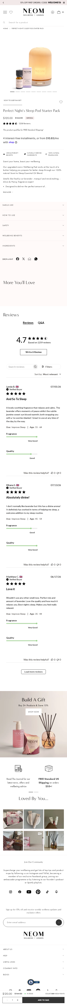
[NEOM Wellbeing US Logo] (33, 12)
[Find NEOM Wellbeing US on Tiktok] (47, 891)
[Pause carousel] (64, 2)
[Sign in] (53, 12)
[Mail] (29, 260)
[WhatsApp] (36, 260)
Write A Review (34, 352)
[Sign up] (59, 922)
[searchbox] (19, 366)
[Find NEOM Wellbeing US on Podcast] (56, 891)
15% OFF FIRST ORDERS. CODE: (33, 2)
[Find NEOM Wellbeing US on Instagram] (10, 891)
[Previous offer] (3, 2)
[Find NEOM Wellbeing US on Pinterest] (38, 892)
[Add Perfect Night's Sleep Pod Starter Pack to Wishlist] (61, 102)
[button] (13, 819)
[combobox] (48, 374)
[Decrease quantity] (5, 1000)
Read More (7, 192)
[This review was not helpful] (58, 472)
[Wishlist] (10, 12)
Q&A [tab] (41, 322)
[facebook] (17, 260)
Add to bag (43, 1000)
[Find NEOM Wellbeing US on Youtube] (29, 892)
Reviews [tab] (28, 322)
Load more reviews (33, 671)
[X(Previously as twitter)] (23, 259)
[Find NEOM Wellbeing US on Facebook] (19, 891)
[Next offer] (60, 2)
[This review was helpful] (52, 472)
